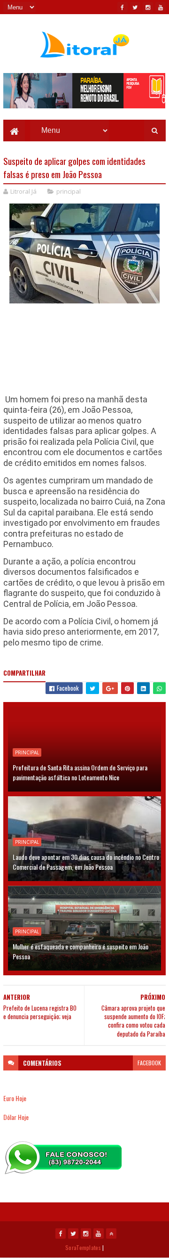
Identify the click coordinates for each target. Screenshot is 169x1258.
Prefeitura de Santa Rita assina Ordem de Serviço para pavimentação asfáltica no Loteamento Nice (80, 772)
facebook (149, 1063)
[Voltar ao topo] (111, 1233)
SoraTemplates (83, 1247)
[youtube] (160, 7)
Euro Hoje (14, 1098)
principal (68, 191)
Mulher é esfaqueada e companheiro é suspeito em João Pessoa (80, 951)
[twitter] (135, 7)
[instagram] (148, 7)
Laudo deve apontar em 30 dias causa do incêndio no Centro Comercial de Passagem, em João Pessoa (86, 862)
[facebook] (122, 7)
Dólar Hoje (16, 1117)
